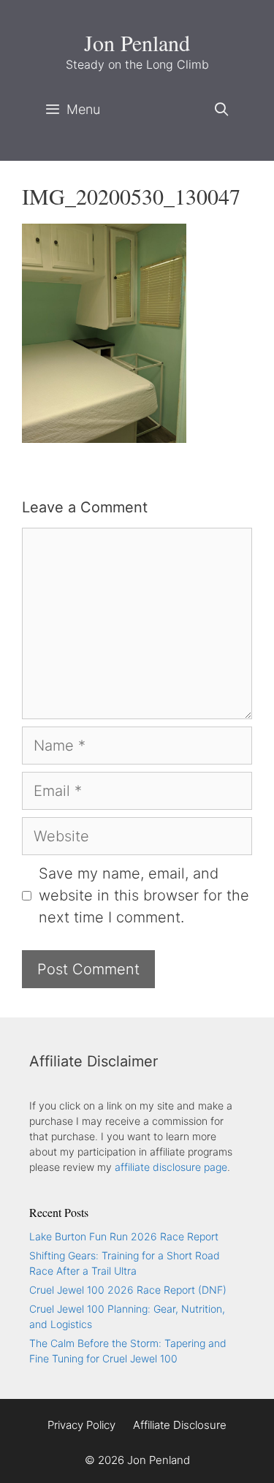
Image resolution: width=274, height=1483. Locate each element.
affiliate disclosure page (171, 1167)
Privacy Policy (81, 1425)
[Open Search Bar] (222, 110)
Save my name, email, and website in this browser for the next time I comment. (144, 895)
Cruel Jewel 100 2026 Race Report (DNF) (128, 1289)
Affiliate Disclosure (180, 1425)
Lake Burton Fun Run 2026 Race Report (123, 1236)
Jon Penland (137, 42)
